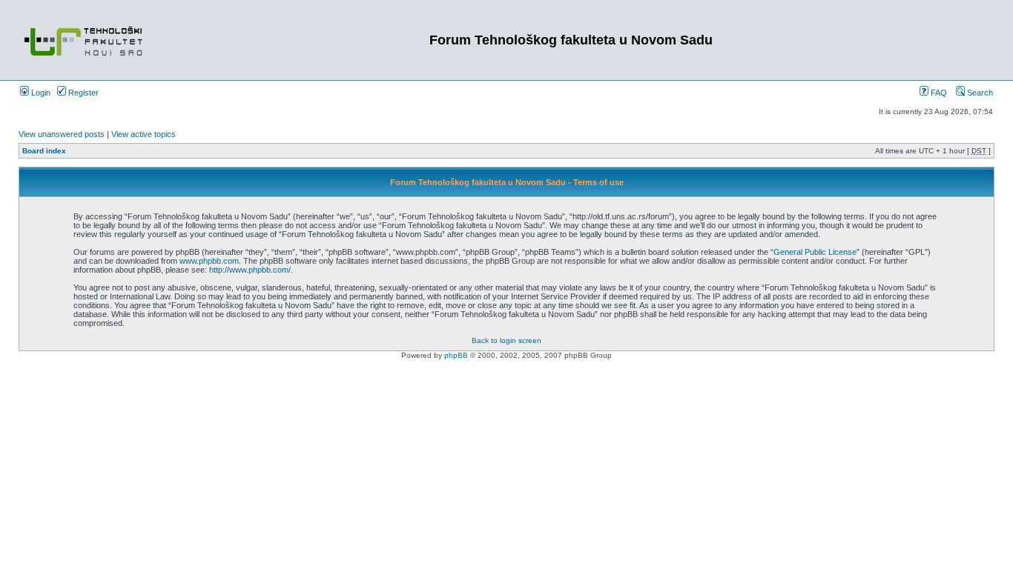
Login (39, 92)
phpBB (456, 355)
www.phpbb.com (209, 260)
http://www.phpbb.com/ (250, 269)
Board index (44, 151)
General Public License (815, 251)
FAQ (937, 92)
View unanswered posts (62, 134)
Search (979, 92)
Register (82, 92)
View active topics (143, 134)
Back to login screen (506, 340)
